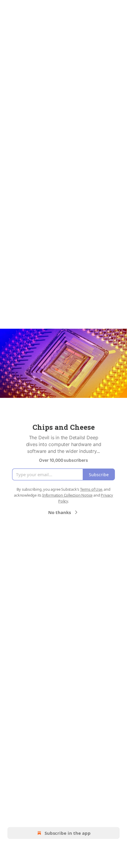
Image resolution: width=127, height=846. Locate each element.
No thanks (59, 512)
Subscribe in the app (68, 833)
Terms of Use (91, 489)
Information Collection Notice (67, 495)
